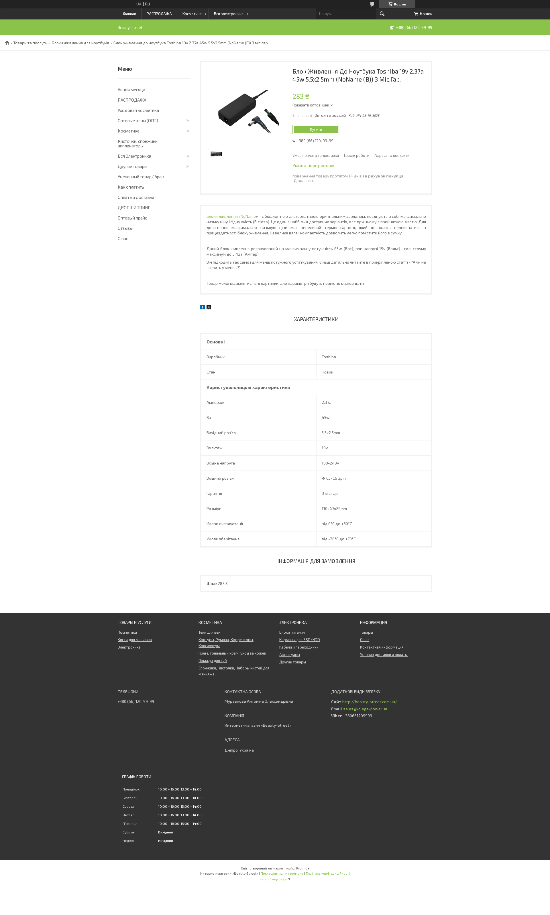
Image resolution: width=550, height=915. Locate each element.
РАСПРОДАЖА (159, 13)
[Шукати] (382, 13)
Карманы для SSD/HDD (299, 639)
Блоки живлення (231, 216)
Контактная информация (382, 647)
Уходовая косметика (138, 110)
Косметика (192, 13)
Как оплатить (131, 186)
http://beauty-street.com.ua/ (369, 702)
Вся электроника (228, 13)
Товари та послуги (30, 43)
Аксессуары (289, 654)
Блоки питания (292, 632)
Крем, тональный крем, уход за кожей (232, 653)
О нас (123, 238)
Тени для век (209, 632)
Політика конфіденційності (328, 873)
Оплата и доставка (136, 197)
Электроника (129, 647)
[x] (209, 307)
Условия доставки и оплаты (384, 654)
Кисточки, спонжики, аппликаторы (138, 143)
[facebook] (202, 307)
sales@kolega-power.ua (365, 709)
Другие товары (132, 166)
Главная (129, 13)
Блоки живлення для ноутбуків (80, 43)
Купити (316, 129)
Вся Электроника (134, 156)
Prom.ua (302, 868)
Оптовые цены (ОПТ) (138, 120)
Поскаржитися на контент (282, 873)
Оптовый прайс (132, 217)
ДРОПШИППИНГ (134, 207)
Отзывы (125, 228)
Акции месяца (131, 89)
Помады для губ (213, 660)
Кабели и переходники (299, 647)
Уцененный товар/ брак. (141, 176)
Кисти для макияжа (135, 639)
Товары (366, 632)
